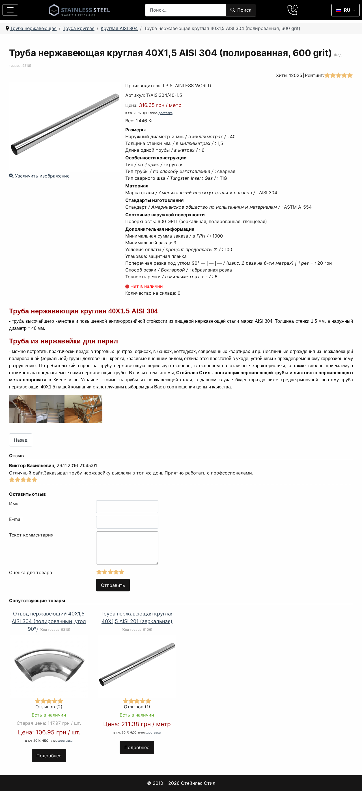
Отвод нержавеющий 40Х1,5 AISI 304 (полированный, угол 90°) (49, 621)
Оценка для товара (30, 572)
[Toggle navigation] (10, 10)
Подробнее (48, 755)
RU (347, 10)
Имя (13, 503)
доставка (165, 113)
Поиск (244, 10)
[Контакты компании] (292, 10)
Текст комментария (31, 535)
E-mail (16, 519)
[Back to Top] (350, 779)
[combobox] (185, 10)
